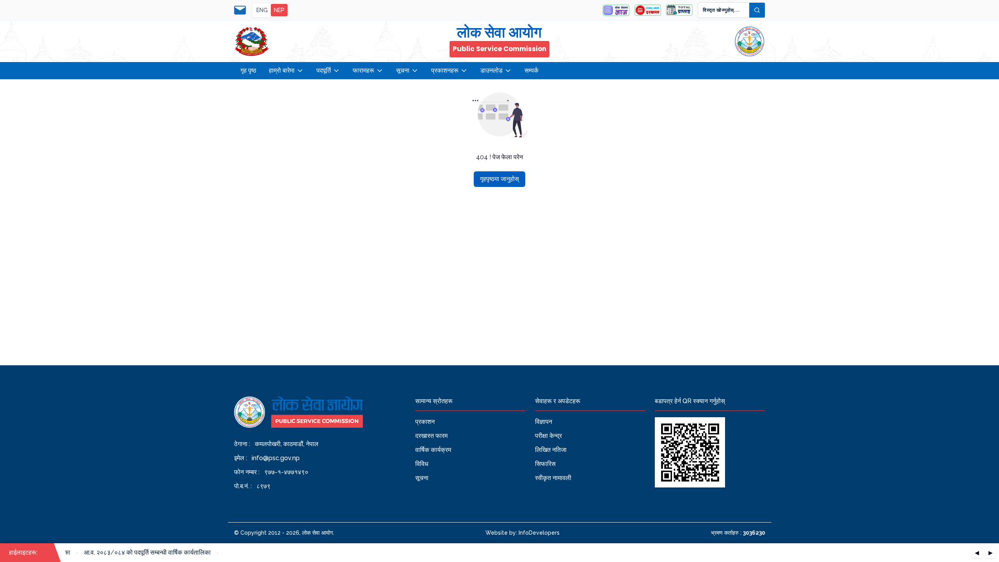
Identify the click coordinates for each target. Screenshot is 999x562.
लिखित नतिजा (551, 450)
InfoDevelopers (539, 533)
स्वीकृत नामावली (553, 478)
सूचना (402, 70)
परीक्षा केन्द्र (548, 435)
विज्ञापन (543, 421)
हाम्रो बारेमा (282, 70)
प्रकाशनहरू (445, 70)
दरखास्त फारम (431, 435)
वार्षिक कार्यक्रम (433, 450)
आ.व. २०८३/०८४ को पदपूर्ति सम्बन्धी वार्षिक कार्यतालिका (142, 552)
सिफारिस (545, 464)
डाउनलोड (491, 70)
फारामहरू (363, 70)
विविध (421, 464)
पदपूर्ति (323, 70)
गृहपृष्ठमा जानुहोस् (499, 179)
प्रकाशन (425, 421)
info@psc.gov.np (276, 458)
